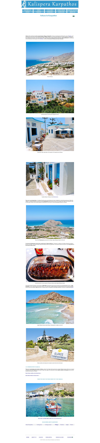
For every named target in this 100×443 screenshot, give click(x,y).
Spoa (72, 287)
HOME (27, 437)
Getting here (39, 424)
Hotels (71, 424)
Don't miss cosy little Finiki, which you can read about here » (50, 418)
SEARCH (41, 437)
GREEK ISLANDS (60, 437)
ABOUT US (34, 437)
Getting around (48, 424)
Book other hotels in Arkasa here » (32, 375)
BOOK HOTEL (49, 437)
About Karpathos (29, 424)
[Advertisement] (50, 27)
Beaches (62, 424)
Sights (67, 424)
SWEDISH (69, 437)
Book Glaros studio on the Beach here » (33, 373)
